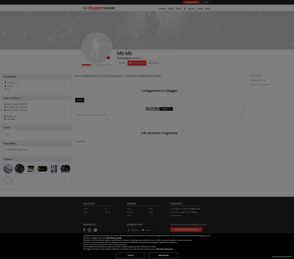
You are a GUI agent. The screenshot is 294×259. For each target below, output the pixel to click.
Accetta (131, 255)
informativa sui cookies (114, 238)
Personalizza (163, 255)
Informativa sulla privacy (164, 249)
